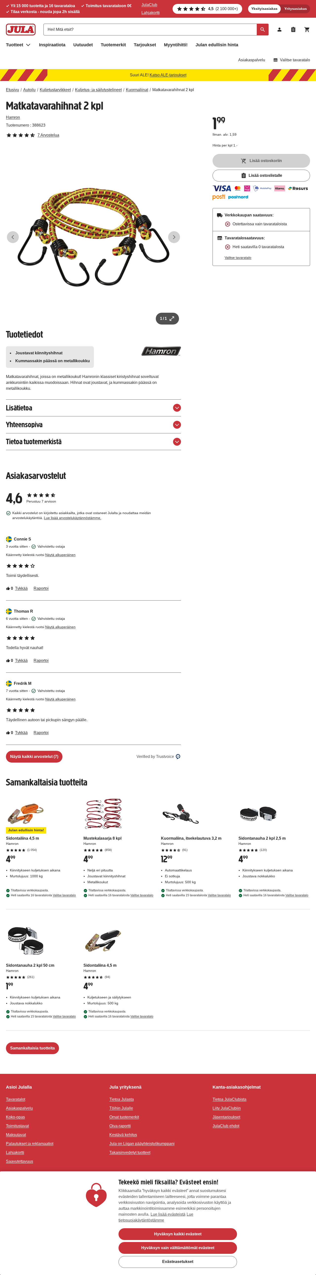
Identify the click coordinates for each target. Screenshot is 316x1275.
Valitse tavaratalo (295, 60)
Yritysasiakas (295, 9)
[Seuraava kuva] (174, 237)
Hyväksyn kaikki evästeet (177, 1234)
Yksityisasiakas (264, 9)
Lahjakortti (150, 13)
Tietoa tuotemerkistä (33, 441)
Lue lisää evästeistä (168, 1214)
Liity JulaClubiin (227, 1108)
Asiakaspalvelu (251, 60)
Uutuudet (83, 44)
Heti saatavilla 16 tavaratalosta (43, 895)
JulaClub (149, 5)
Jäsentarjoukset (226, 1117)
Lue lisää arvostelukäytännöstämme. (72, 518)
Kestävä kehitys (123, 1135)
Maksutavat (16, 1135)
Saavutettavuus (19, 1161)
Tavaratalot (15, 1099)
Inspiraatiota (52, 44)
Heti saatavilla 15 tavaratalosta (198, 895)
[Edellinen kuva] (13, 237)
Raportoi (41, 588)
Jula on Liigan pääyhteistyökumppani (142, 1144)
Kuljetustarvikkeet (55, 90)
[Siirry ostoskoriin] (307, 29)
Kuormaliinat (137, 90)
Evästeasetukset (177, 1261)
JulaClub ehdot (226, 1126)
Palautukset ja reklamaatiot (29, 1144)
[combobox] (156, 29)
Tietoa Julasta (121, 1099)
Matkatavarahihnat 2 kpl (173, 90)
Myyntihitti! (176, 44)
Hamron (13, 117)
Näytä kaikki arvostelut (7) (34, 756)
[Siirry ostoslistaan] (293, 29)
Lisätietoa (19, 407)
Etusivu (12, 90)
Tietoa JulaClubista (229, 1099)
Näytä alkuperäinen (60, 555)
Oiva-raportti (120, 1126)
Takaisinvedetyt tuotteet (129, 1152)
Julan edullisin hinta (217, 44)
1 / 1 (163, 318)
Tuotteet (14, 44)
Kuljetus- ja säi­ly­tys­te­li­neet (98, 90)
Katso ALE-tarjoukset (168, 75)
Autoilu (29, 90)
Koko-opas (15, 1117)
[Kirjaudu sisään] (279, 29)
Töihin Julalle (121, 1108)
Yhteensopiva (24, 424)
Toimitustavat (17, 1126)
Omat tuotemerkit (124, 1117)
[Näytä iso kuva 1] (93, 237)
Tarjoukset (145, 44)
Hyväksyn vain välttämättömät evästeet (177, 1248)
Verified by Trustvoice (155, 756)
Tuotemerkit (113, 44)
